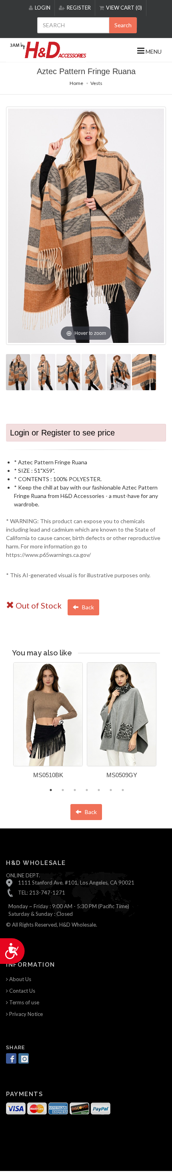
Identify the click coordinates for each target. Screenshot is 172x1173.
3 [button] (75, 790)
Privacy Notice (25, 1014)
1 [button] (51, 790)
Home (76, 83)
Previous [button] (7, 725)
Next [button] (166, 725)
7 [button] (123, 790)
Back (87, 607)
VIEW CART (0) (124, 7)
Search (123, 25)
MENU (153, 51)
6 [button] (111, 790)
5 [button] (99, 790)
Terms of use (23, 1002)
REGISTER (79, 7)
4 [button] (87, 790)
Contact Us (21, 991)
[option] (48, 723)
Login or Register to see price (62, 432)
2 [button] (63, 790)
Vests (96, 83)
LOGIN (42, 7)
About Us (19, 979)
